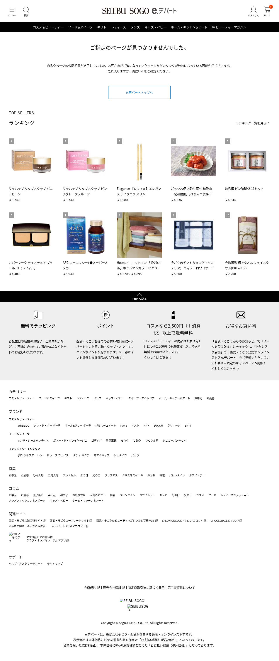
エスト (135, 425)
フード (212, 495)
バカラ (135, 455)
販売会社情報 (112, 587)
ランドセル (69, 475)
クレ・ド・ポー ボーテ (47, 425)
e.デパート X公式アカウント (68, 526)
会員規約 (90, 587)
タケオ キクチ (81, 455)
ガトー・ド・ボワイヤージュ (70, 440)
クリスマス (111, 475)
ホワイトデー (197, 475)
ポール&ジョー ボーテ (78, 425)
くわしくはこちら (156, 357)
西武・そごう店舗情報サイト (26, 520)
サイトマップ (55, 563)
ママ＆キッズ (101, 455)
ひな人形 (38, 475)
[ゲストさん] (253, 11)
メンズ (135, 27)
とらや (137, 440)
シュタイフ (120, 455)
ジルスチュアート (105, 425)
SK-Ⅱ (188, 425)
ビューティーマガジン (231, 27)
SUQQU (158, 425)
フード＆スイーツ (80, 27)
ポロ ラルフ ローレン (29, 455)
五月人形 (53, 475)
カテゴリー (17, 391)
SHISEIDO (23, 425)
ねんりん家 (151, 440)
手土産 (52, 495)
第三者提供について (181, 587)
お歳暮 (210, 398)
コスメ (200, 495)
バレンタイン (177, 475)
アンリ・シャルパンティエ (33, 440)
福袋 (162, 475)
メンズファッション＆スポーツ (27, 500)
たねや (125, 440)
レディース (118, 27)
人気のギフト (97, 495)
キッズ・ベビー (155, 27)
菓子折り (38, 495)
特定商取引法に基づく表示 (146, 587)
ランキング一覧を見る (251, 123)
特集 (12, 468)
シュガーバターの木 (174, 440)
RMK (146, 425)
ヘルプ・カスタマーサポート (26, 563)
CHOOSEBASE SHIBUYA (225, 520)
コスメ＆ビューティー (48, 27)
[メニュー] (12, 11)
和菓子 (64, 495)
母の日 (84, 475)
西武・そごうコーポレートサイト (69, 520)
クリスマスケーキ (132, 475)
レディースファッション (235, 495)
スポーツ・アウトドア (141, 398)
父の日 (96, 475)
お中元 (198, 398)
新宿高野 (111, 440)
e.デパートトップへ (139, 92)
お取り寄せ (78, 495)
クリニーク (173, 425)
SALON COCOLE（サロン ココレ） (182, 520)
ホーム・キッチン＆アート (189, 27)
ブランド (16, 411)
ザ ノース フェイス (58, 455)
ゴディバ (96, 440)
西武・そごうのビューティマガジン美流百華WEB (125, 520)
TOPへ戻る (139, 299)
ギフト (101, 27)
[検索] (26, 11)
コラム (14, 488)
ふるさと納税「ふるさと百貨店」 (28, 526)
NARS (123, 425)
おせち (151, 475)
